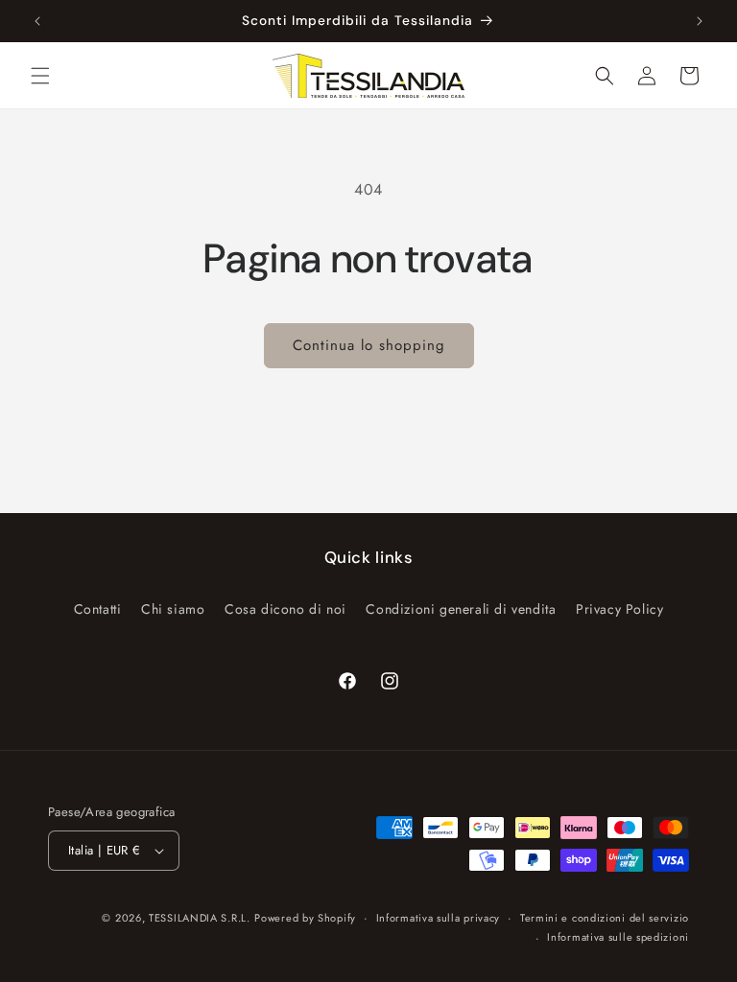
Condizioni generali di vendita (461, 609)
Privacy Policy (619, 609)
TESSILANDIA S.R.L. (199, 917)
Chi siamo (172, 609)
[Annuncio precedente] (37, 21)
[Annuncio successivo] (699, 21)
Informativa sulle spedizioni (618, 937)
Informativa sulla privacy (438, 917)
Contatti (98, 609)
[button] (40, 76)
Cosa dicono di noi (285, 609)
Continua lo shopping (369, 345)
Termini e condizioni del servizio (604, 917)
